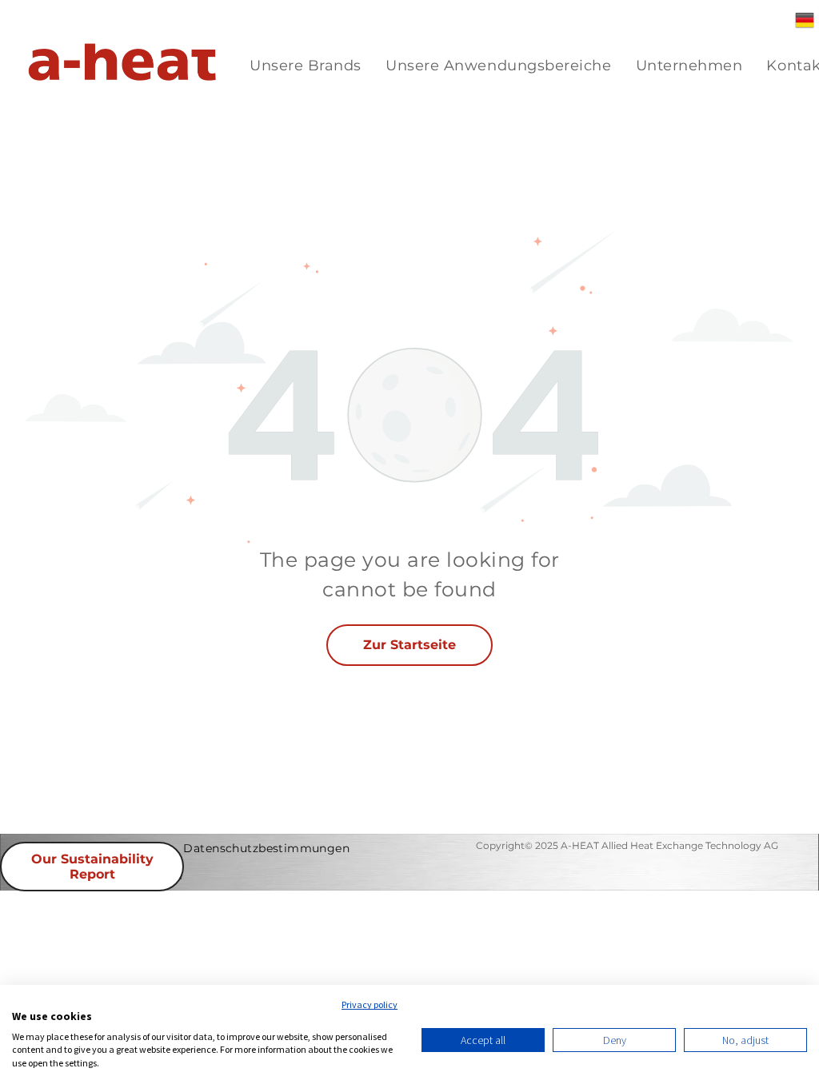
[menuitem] (306, 66)
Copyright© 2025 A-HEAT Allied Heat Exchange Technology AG (627, 845)
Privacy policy (370, 1004)
